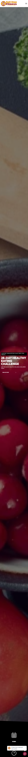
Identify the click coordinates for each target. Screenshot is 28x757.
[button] (20, 754)
